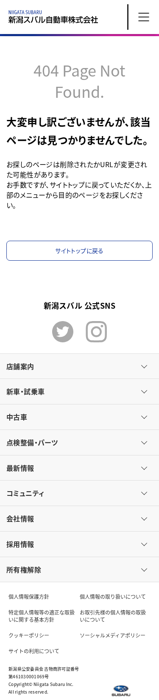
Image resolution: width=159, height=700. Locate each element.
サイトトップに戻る (79, 250)
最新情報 (20, 468)
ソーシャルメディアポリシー (112, 635)
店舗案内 (20, 366)
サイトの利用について (33, 650)
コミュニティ (25, 493)
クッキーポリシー (28, 635)
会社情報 (20, 518)
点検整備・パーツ (32, 442)
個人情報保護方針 (28, 596)
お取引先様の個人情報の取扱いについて (113, 616)
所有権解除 (23, 569)
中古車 (16, 417)
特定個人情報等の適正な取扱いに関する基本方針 (41, 616)
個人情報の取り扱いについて (113, 596)
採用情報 (20, 544)
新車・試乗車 (25, 391)
